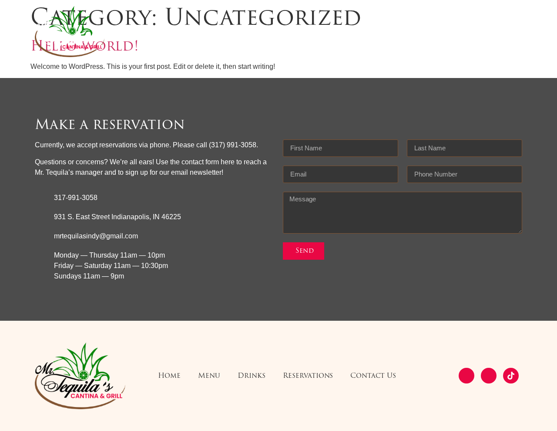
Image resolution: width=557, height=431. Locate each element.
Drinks (286, 31)
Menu (243, 31)
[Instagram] (489, 375)
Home (203, 31)
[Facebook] (466, 375)
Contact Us (407, 31)
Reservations (342, 31)
